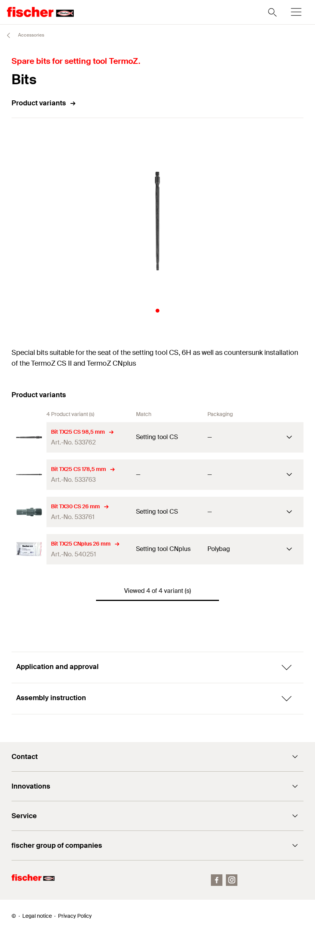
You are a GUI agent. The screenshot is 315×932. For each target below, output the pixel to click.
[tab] (157, 311)
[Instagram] (231, 880)
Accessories (30, 35)
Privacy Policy (75, 915)
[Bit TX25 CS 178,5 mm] (29, 475)
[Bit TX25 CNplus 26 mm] (29, 549)
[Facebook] (216, 880)
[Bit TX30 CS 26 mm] (29, 512)
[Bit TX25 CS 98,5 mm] (29, 437)
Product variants (39, 103)
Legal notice (37, 915)
